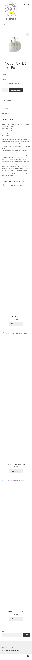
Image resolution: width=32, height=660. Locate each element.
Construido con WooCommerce (11, 650)
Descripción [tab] (5, 108)
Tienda (9, 25)
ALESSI (14, 25)
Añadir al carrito (16, 90)
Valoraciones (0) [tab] (6, 113)
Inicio (4, 25)
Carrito (24, 655)
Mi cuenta (5, 657)
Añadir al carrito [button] (16, 324)
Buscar (3, 631)
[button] (27, 34)
